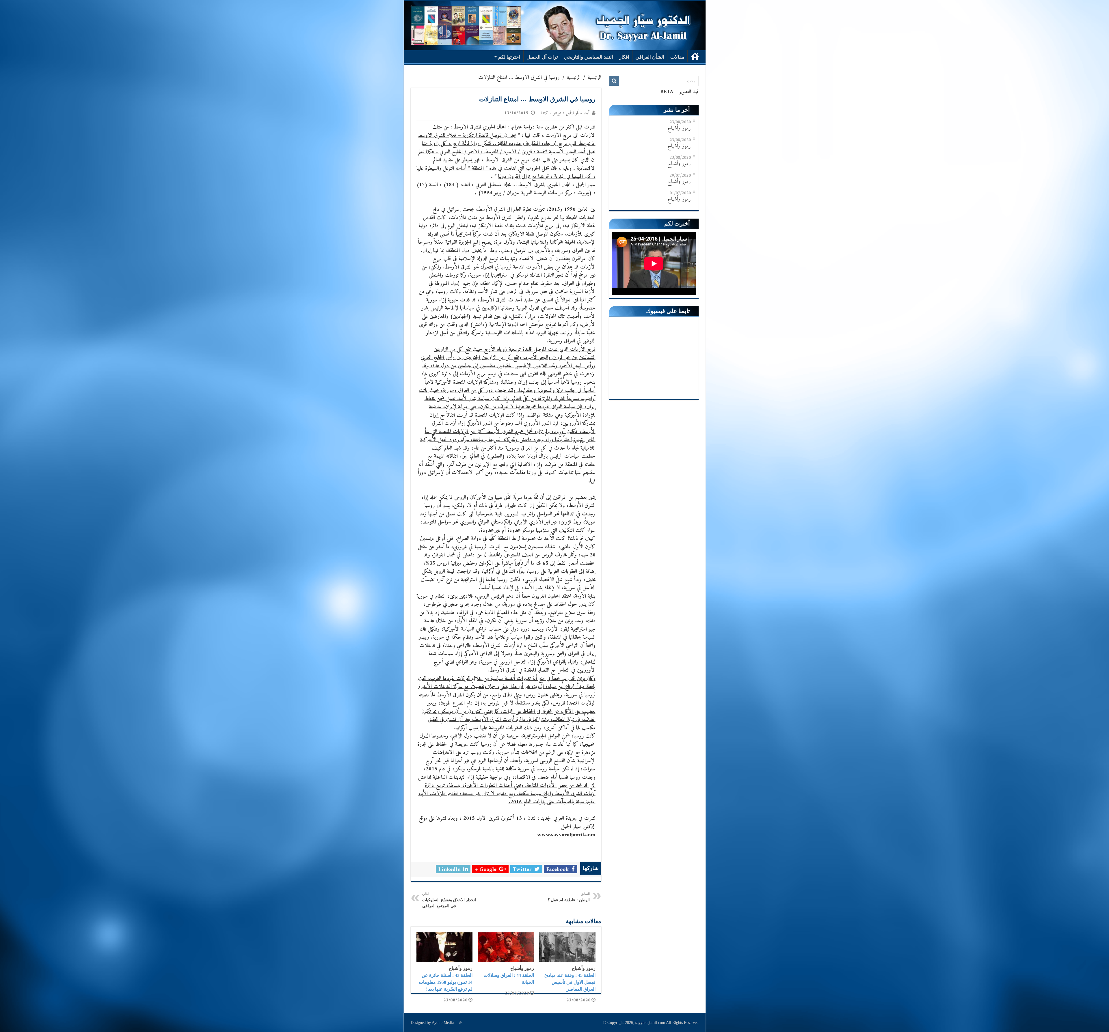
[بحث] (614, 81)
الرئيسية (695, 56)
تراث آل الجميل (542, 57)
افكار (624, 57)
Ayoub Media (443, 1022)
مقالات (677, 57)
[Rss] (461, 1022)
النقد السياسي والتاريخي (588, 57)
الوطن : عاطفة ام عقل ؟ (569, 897)
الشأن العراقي (649, 57)
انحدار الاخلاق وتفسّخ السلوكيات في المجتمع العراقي (449, 900)
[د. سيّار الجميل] (555, 25)
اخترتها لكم (509, 57)
